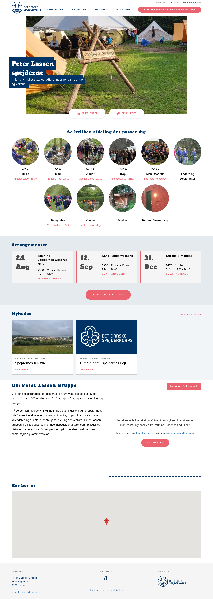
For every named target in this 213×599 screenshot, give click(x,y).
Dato (40, 270)
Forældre (123, 9)
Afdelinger (55, 9)
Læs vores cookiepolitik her (106, 590)
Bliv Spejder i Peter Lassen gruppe (170, 9)
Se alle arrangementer (108, 295)
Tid (39, 274)
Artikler (175, 2)
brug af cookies (143, 433)
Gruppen (101, 9)
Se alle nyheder (191, 314)
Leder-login (161, 2)
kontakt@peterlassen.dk (26, 592)
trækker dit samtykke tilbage (180, 433)
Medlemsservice (192, 2)
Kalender (79, 9)
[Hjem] (27, 8)
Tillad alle (155, 443)
